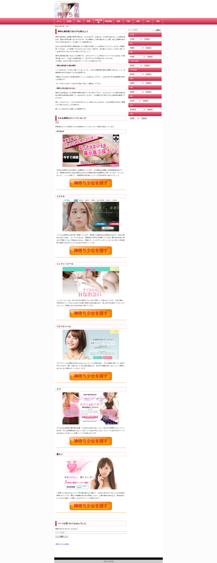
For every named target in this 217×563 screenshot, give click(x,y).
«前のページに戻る (62, 544)
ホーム (59, 21)
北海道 (69, 21)
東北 (78, 21)
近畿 (118, 21)
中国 (128, 21)
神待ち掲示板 (108, 561)
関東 (88, 21)
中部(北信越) (98, 21)
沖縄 (157, 21)
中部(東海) (108, 21)
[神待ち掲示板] (67, 10)
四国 (138, 21)
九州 (148, 21)
